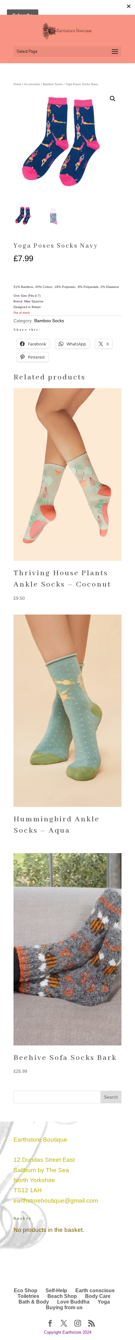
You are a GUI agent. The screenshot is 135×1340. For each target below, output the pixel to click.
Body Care (98, 1296)
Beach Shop (62, 1296)
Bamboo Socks (53, 84)
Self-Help (56, 1290)
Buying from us (64, 1307)
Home (17, 84)
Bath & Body (34, 1301)
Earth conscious (95, 1290)
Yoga (104, 1301)
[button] (112, 98)
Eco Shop (25, 1290)
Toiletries (28, 1296)
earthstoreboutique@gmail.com (56, 1200)
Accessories (32, 84)
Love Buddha (73, 1301)
